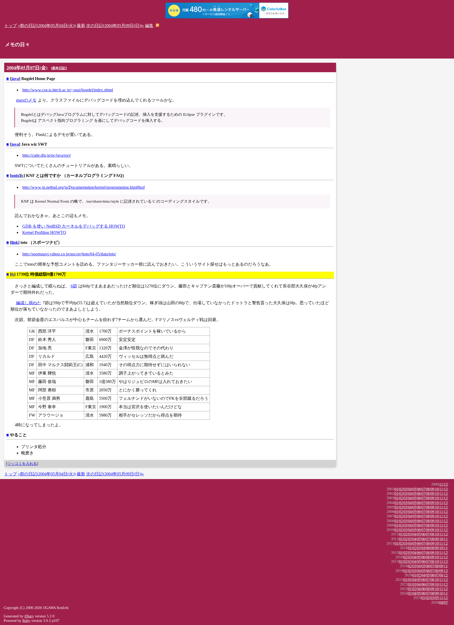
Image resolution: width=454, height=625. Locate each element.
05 (414, 488)
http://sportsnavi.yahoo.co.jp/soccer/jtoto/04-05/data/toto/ (69, 254)
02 (401, 488)
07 (423, 488)
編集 (149, 25)
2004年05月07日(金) (27, 67)
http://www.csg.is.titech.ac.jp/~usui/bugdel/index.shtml (67, 90)
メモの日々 (17, 44)
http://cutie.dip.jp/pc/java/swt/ (46, 155)
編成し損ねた (28, 303)
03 (405, 488)
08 (428, 488)
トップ (10, 25)
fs (12, 274)
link (14, 242)
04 (410, 488)
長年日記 (59, 68)
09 (432, 488)
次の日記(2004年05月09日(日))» (115, 25)
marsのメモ (26, 100)
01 (396, 488)
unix (15, 175)
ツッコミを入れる (22, 463)
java (15, 78)
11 (441, 484)
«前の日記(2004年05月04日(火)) (47, 25)
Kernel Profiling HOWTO (44, 232)
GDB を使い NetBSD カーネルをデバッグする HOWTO (73, 226)
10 (436, 488)
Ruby (26, 620)
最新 (81, 25)
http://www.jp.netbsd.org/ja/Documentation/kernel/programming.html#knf (83, 187)
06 (419, 488)
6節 (74, 286)
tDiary (29, 616)
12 (445, 484)
